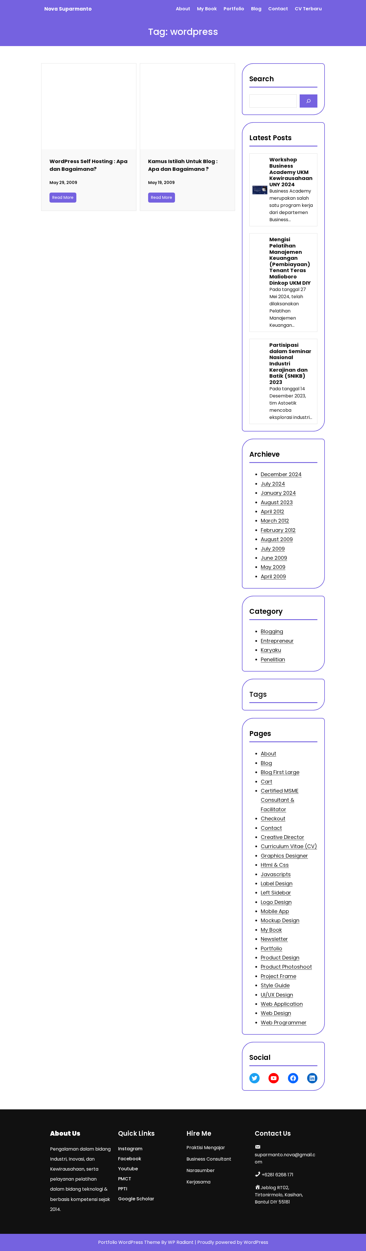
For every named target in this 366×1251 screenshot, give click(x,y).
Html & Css (275, 864)
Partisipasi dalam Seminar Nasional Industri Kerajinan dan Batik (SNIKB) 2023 (290, 363)
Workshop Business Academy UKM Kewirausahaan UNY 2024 (291, 172)
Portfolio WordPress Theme (129, 1242)
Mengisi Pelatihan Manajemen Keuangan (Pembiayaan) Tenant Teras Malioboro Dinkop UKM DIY (290, 261)
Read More (62, 197)
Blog (266, 762)
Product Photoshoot (286, 966)
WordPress (256, 1242)
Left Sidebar (276, 892)
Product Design (280, 957)
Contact (271, 827)
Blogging (272, 631)
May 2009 (273, 567)
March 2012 (275, 520)
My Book (271, 929)
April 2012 (272, 511)
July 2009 (273, 548)
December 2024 (281, 474)
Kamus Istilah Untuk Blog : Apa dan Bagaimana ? (183, 165)
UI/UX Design (277, 994)
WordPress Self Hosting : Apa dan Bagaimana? (88, 165)
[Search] (308, 100)
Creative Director (282, 837)
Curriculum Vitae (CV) (289, 846)
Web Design (276, 1013)
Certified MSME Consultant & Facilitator (280, 800)
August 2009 (277, 539)
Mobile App (275, 911)
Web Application (282, 1003)
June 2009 (274, 557)
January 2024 (278, 492)
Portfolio (271, 948)
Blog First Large (280, 772)
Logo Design (276, 901)
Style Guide (275, 985)
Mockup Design (280, 920)
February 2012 (278, 530)
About (268, 753)
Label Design (277, 883)
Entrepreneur (277, 640)
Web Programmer (284, 1022)
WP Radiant (181, 1242)
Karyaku (271, 650)
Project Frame (278, 975)
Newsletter (274, 939)
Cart (266, 781)
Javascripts (276, 874)
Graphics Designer (284, 855)
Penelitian (273, 659)
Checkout (273, 818)
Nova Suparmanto (68, 8)
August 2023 (277, 502)
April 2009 (273, 576)
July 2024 (273, 483)
